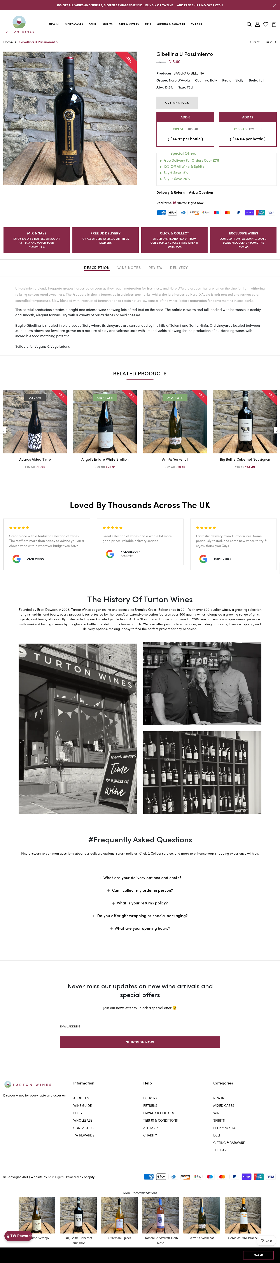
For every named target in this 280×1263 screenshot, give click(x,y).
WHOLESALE (82, 1120)
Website (37, 1177)
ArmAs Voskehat (175, 459)
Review (156, 268)
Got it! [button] (258, 1255)
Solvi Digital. (56, 1177)
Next (269, 42)
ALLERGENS (152, 1128)
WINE (92, 24)
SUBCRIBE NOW (140, 1041)
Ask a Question (201, 192)
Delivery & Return (170, 192)
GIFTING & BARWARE (171, 24)
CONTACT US (83, 1128)
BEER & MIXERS (129, 24)
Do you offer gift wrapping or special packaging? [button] (142, 916)
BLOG (77, 1113)
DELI (148, 24)
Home (8, 42)
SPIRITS (107, 24)
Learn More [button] (141, 1255)
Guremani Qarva (119, 1238)
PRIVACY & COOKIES (158, 1113)
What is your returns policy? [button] (142, 904)
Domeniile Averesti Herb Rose (161, 1240)
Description (97, 268)
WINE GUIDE (82, 1105)
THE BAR (196, 24)
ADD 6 (185, 117)
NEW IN (54, 24)
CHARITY (150, 1135)
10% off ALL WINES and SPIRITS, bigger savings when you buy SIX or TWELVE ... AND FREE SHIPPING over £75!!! (140, 5)
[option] (70, 118)
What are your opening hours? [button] (142, 929)
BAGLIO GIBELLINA (188, 73)
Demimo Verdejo (37, 1238)
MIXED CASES (74, 24)
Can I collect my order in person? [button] (142, 891)
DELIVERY (150, 1098)
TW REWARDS (83, 1135)
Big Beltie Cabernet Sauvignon (245, 459)
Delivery (179, 268)
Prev (257, 42)
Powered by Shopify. (80, 1177)
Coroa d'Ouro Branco (243, 1238)
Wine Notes (129, 268)
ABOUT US (81, 1098)
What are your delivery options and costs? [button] (142, 878)
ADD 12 (247, 117)
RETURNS (150, 1105)
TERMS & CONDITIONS (160, 1120)
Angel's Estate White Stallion (105, 459)
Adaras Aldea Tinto (35, 459)
